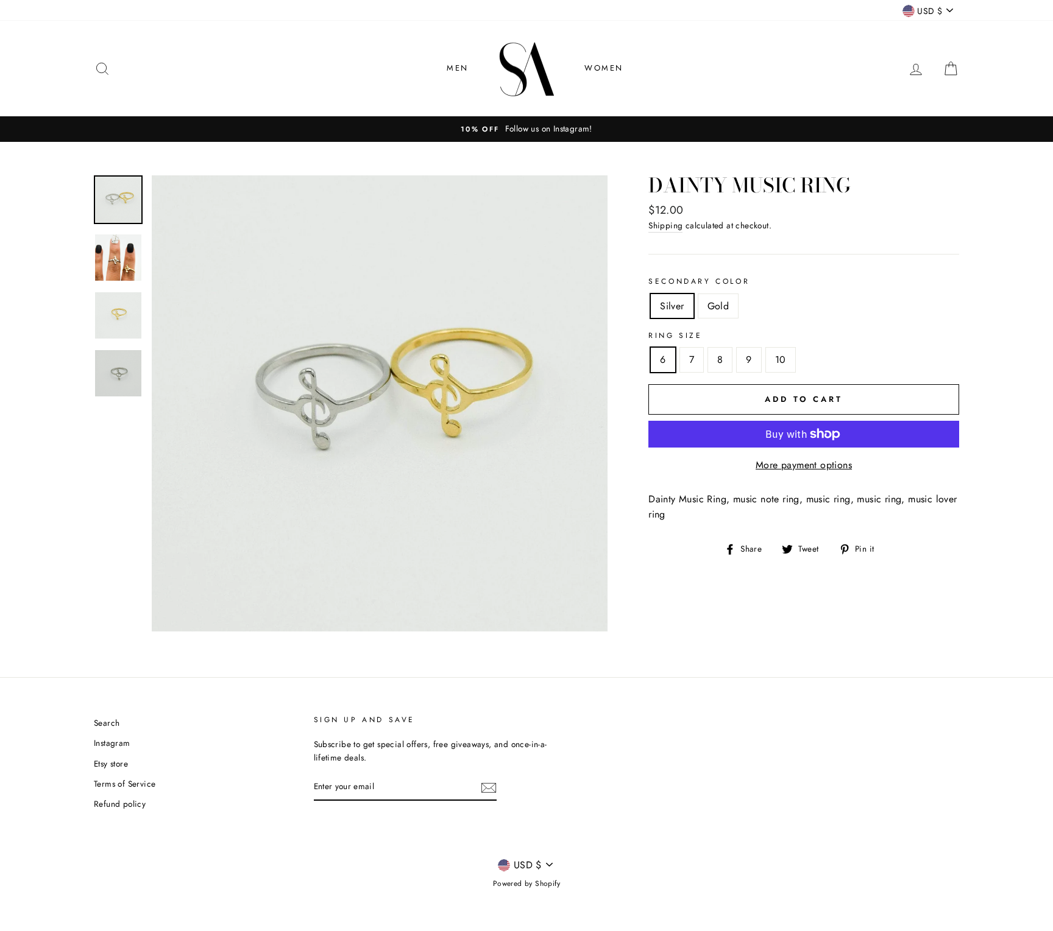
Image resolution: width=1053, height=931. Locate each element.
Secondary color (699, 281)
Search (106, 723)
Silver (672, 306)
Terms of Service (124, 784)
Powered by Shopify (526, 883)
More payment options (804, 465)
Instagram (112, 743)
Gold (718, 306)
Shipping (665, 225)
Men (458, 68)
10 (780, 360)
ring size (675, 335)
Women (603, 68)
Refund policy (120, 804)
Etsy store (111, 763)
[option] (526, 129)
